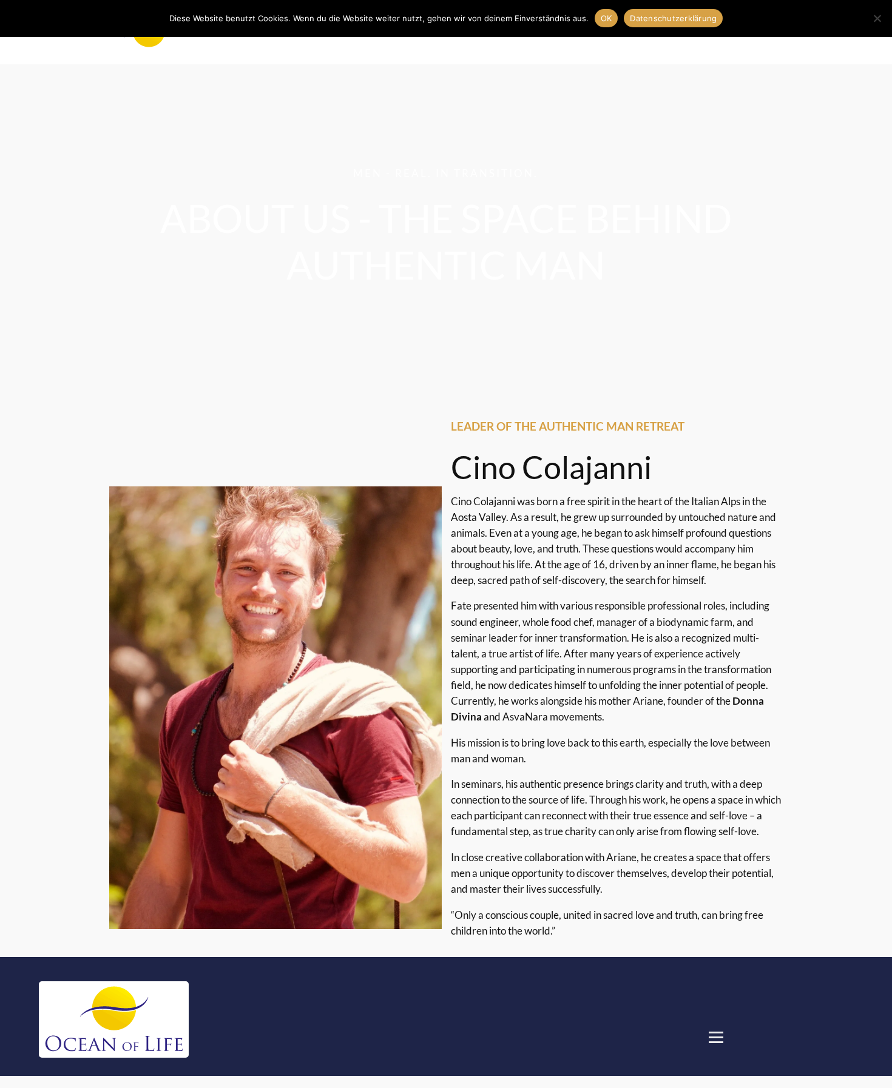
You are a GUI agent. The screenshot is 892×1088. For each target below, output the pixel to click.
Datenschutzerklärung (673, 18)
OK (606, 18)
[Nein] (877, 18)
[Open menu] (716, 1037)
